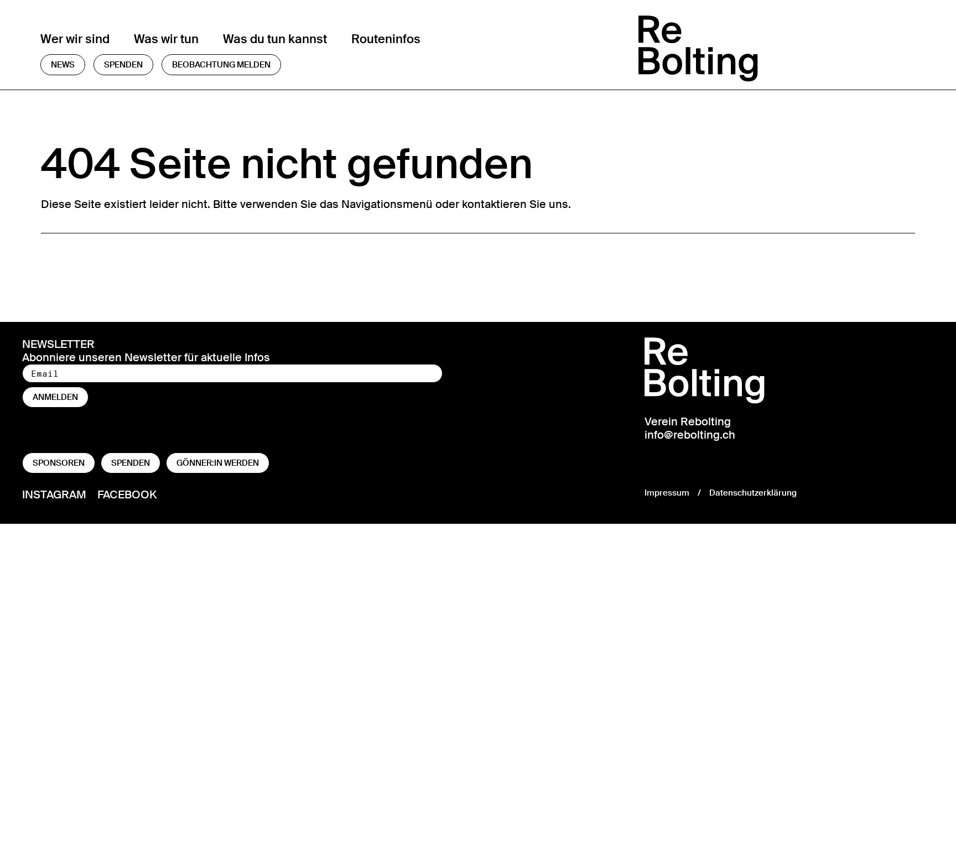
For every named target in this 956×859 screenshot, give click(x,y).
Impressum (667, 492)
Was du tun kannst (275, 39)
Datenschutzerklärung (753, 492)
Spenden (123, 64)
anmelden (55, 397)
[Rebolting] (777, 48)
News (63, 64)
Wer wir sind (75, 39)
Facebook (127, 494)
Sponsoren (59, 462)
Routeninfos (385, 39)
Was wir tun (166, 39)
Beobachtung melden (221, 64)
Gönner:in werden (217, 462)
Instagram (54, 494)
